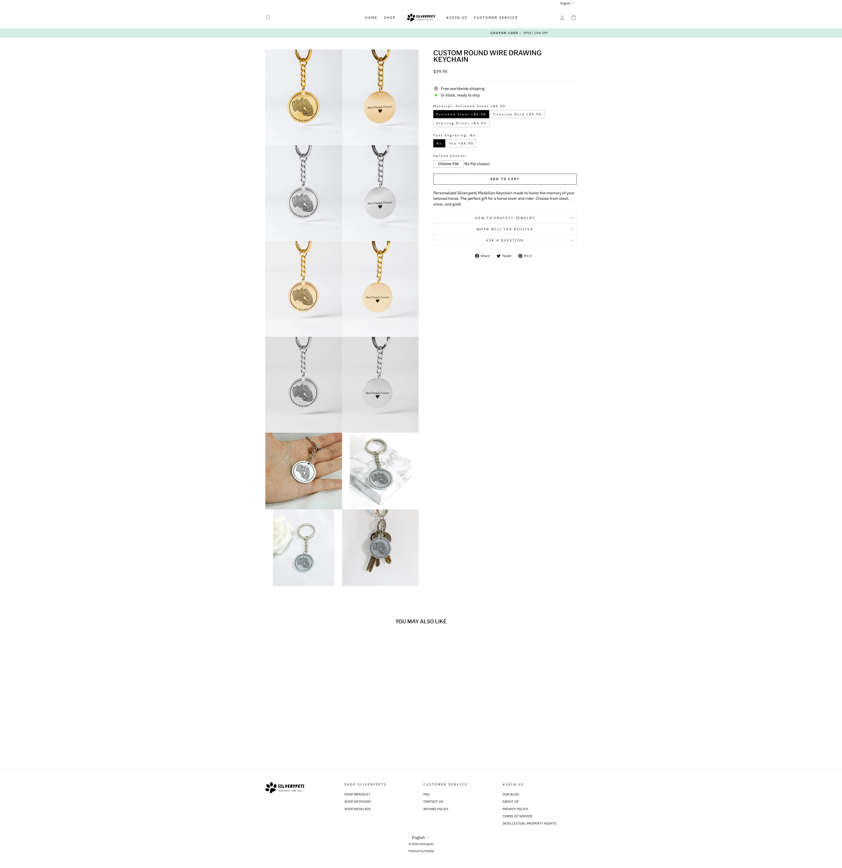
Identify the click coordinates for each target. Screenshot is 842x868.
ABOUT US (511, 801)
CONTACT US (433, 801)
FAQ (426, 794)
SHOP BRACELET (357, 794)
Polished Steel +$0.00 (461, 114)
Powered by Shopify (421, 851)
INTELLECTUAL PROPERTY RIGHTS (529, 823)
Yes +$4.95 (461, 143)
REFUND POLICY (435, 809)
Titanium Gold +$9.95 (517, 114)
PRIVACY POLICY (515, 809)
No (439, 143)
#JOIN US (456, 17)
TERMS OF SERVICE (518, 816)
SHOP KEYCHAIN (357, 801)
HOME (371, 17)
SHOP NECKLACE (357, 809)
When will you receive (505, 229)
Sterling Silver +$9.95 (461, 123)
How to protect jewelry (505, 218)
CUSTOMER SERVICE (496, 17)
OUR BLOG (511, 794)
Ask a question (505, 240)
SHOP (390, 17)
